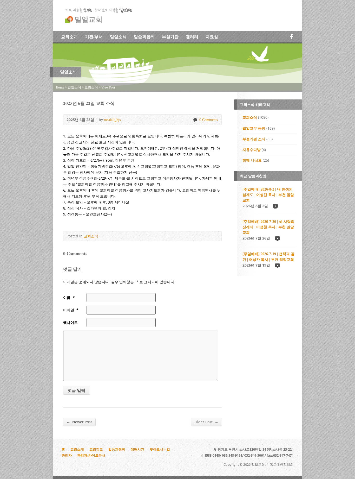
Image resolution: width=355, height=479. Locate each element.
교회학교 (96, 449)
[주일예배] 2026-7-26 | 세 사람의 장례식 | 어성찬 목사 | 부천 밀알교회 (268, 227)
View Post (108, 87)
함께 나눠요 (252, 160)
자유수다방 (251, 150)
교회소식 (91, 87)
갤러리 (192, 37)
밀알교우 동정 (253, 128)
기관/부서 (94, 37)
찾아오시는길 (160, 449)
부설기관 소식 (253, 139)
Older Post (206, 421)
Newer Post (79, 421)
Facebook (291, 37)
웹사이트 (70, 322)
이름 (69, 297)
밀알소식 (118, 37)
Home (60, 87)
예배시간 (137, 449)
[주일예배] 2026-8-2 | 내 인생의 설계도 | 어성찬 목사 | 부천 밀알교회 (268, 194)
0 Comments (195, 120)
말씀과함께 (144, 37)
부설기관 (170, 37)
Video (275, 206)
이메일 (70, 309)
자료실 (212, 37)
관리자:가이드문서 (91, 455)
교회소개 (69, 37)
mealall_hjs (112, 120)
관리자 (67, 455)
